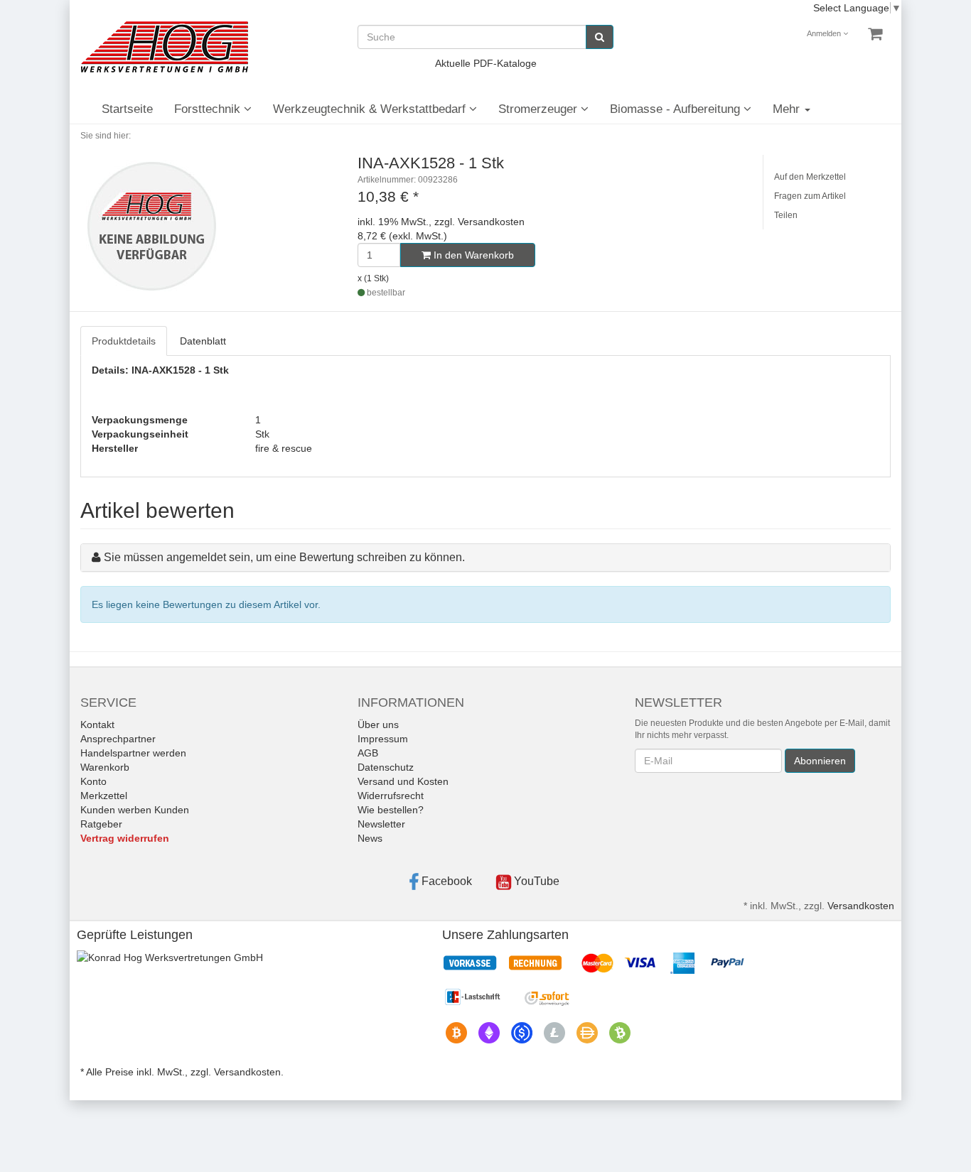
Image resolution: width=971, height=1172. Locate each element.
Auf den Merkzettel (810, 177)
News (370, 838)
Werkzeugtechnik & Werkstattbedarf (371, 109)
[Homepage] (164, 47)
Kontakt (97, 724)
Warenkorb (104, 767)
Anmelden (825, 33)
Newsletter (381, 824)
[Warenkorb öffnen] (875, 34)
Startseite (127, 109)
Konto (93, 781)
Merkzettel (103, 795)
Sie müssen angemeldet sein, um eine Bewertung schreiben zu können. (284, 557)
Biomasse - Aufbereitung (677, 109)
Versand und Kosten (403, 781)
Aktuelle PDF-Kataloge (486, 63)
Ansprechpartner (118, 738)
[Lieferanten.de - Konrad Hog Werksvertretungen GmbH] (170, 956)
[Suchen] (599, 37)
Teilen (786, 215)
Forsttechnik (209, 109)
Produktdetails (124, 341)
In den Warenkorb (472, 255)
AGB (368, 753)
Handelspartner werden (133, 753)
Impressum (383, 738)
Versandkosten (860, 905)
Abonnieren (820, 760)
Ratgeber (101, 824)
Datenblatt (203, 341)
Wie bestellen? (391, 809)
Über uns (378, 724)
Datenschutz (386, 767)
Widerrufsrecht (391, 795)
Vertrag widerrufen (124, 838)
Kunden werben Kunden (134, 809)
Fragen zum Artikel (810, 196)
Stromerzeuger (539, 109)
